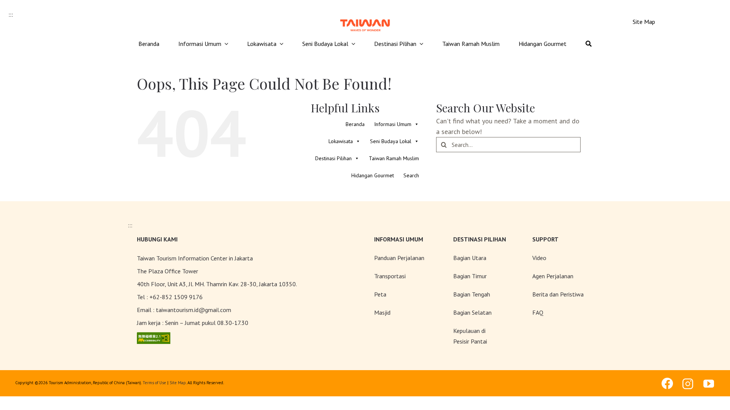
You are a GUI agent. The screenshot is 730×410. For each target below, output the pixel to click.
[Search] (588, 44)
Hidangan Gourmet (372, 175)
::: (10, 14)
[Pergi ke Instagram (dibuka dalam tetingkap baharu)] (688, 383)
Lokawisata (340, 141)
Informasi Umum (392, 124)
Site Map (178, 382)
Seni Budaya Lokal (390, 141)
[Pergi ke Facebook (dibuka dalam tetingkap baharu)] (667, 383)
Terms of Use (154, 382)
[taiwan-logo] (365, 18)
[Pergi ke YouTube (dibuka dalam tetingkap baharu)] (709, 383)
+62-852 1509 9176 (176, 297)
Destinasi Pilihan (333, 158)
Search (411, 175)
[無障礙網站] (153, 337)
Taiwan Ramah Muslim (394, 158)
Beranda (355, 124)
